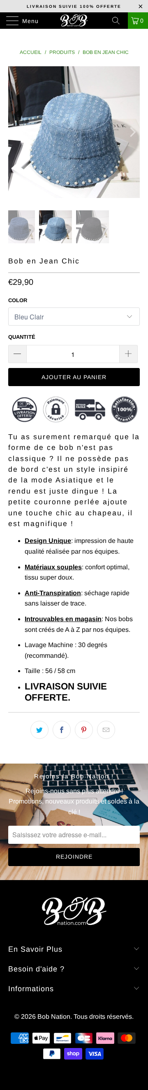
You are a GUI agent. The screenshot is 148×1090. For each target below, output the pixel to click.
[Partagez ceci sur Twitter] (39, 730)
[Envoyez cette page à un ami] (106, 730)
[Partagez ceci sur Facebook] (62, 730)
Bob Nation (53, 1016)
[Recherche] (118, 20)
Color (17, 300)
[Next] (132, 132)
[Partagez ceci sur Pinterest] (84, 730)
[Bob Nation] (74, 20)
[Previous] (16, 132)
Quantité (21, 337)
